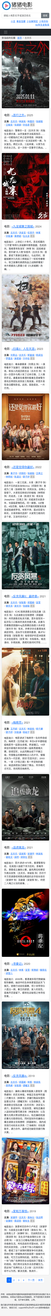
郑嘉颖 (30, 602)
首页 (19, 37)
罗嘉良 (9, 358)
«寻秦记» (17, 964)
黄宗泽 (9, 605)
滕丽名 (43, 970)
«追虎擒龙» (18, 847)
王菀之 (39, 473)
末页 (40, 1280)
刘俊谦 (9, 236)
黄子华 (13, 473)
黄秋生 (26, 1220)
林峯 (38, 232)
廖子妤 (26, 476)
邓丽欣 (22, 473)
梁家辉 (22, 853)
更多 (32, 124)
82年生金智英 (42, 24)
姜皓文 (9, 857)
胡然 (16, 857)
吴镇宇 (30, 853)
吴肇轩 (9, 1220)
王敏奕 (9, 124)
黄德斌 (17, 236)
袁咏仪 (30, 1217)
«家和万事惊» (20, 1211)
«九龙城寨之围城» (22, 226)
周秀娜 (9, 1085)
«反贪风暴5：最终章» (25, 596)
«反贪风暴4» (19, 1076)
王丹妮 (13, 728)
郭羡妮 (34, 970)
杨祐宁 (26, 732)
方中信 (26, 358)
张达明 (39, 1217)
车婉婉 (17, 124)
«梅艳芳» (17, 722)
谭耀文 (26, 1085)
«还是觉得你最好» (22, 467)
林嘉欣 (30, 121)
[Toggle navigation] (6, 32)
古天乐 (13, 121)
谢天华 (17, 605)
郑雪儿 (9, 973)
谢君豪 (17, 358)
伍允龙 (26, 236)
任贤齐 (30, 232)
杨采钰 (39, 355)
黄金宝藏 (21, 21)
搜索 (45, 15)
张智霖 (22, 602)
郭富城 (30, 355)
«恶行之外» (18, 115)
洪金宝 (22, 232)
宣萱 (38, 602)
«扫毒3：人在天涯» (23, 349)
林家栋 (22, 121)
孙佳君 (26, 124)
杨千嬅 (39, 728)
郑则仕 (24, 857)
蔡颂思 (17, 1220)
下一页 (31, 1280)
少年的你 (43, 21)
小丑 (13, 21)
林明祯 (9, 476)
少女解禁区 (32, 21)
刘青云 (13, 355)
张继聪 (39, 121)
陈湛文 (17, 476)
